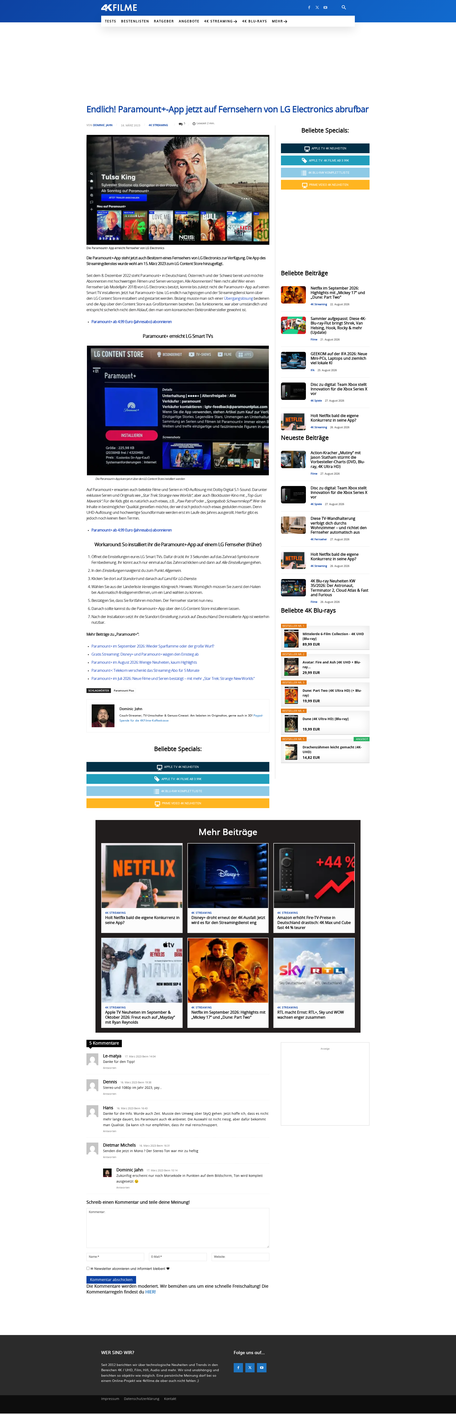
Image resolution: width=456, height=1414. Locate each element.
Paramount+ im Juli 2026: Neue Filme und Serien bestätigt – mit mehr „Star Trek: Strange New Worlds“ (173, 679)
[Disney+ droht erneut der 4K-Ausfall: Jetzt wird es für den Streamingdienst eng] (228, 876)
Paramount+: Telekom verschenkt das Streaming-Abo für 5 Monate (145, 671)
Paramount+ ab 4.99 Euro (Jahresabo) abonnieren (131, 322)
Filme (314, 339)
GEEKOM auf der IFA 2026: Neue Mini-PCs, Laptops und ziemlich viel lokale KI (339, 358)
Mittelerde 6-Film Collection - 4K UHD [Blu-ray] (333, 636)
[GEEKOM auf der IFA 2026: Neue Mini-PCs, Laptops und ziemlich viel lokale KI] (293, 360)
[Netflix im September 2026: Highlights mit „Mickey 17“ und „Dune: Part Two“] (293, 295)
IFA (312, 370)
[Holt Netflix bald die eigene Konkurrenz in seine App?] (293, 421)
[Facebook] (309, 7)
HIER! (150, 1292)
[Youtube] (325, 7)
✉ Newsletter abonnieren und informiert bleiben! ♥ (130, 1269)
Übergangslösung (238, 298)
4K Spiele (316, 400)
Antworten (109, 1068)
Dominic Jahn (103, 125)
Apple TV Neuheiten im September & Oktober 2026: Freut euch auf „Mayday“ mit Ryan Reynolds (140, 1017)
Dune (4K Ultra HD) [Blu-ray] (326, 719)
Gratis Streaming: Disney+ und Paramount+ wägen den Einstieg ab (145, 654)
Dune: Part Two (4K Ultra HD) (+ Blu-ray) (332, 692)
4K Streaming (158, 125)
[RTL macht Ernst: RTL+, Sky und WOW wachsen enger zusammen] (314, 970)
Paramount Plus (124, 690)
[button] (344, 7)
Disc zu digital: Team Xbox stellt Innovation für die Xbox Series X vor (339, 389)
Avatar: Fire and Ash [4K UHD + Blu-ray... (332, 664)
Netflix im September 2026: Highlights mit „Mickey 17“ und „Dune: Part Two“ (338, 292)
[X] (317, 7)
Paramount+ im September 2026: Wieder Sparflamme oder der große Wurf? (152, 646)
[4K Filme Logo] (126, 7)
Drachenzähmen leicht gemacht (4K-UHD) (332, 749)
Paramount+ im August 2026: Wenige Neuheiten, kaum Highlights (144, 662)
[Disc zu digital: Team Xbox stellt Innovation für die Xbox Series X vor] (293, 391)
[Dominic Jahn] (103, 715)
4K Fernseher (319, 539)
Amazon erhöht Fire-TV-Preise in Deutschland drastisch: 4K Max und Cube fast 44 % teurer (314, 923)
